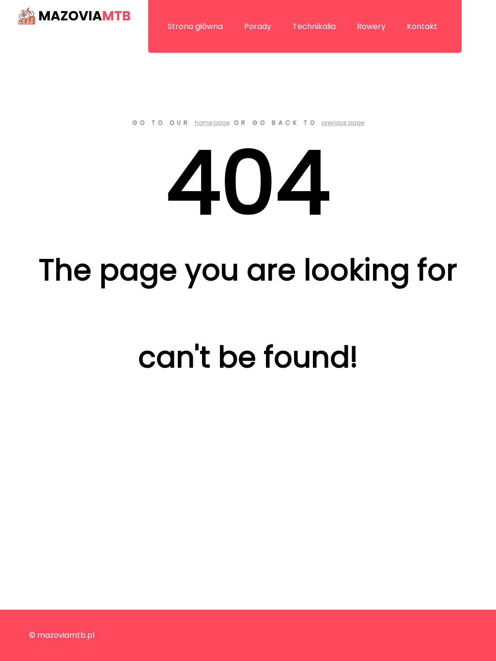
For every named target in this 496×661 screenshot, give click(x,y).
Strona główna (195, 26)
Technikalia (314, 26)
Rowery (371, 26)
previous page (343, 123)
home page (212, 123)
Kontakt (422, 26)
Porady (257, 26)
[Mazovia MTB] (74, 16)
